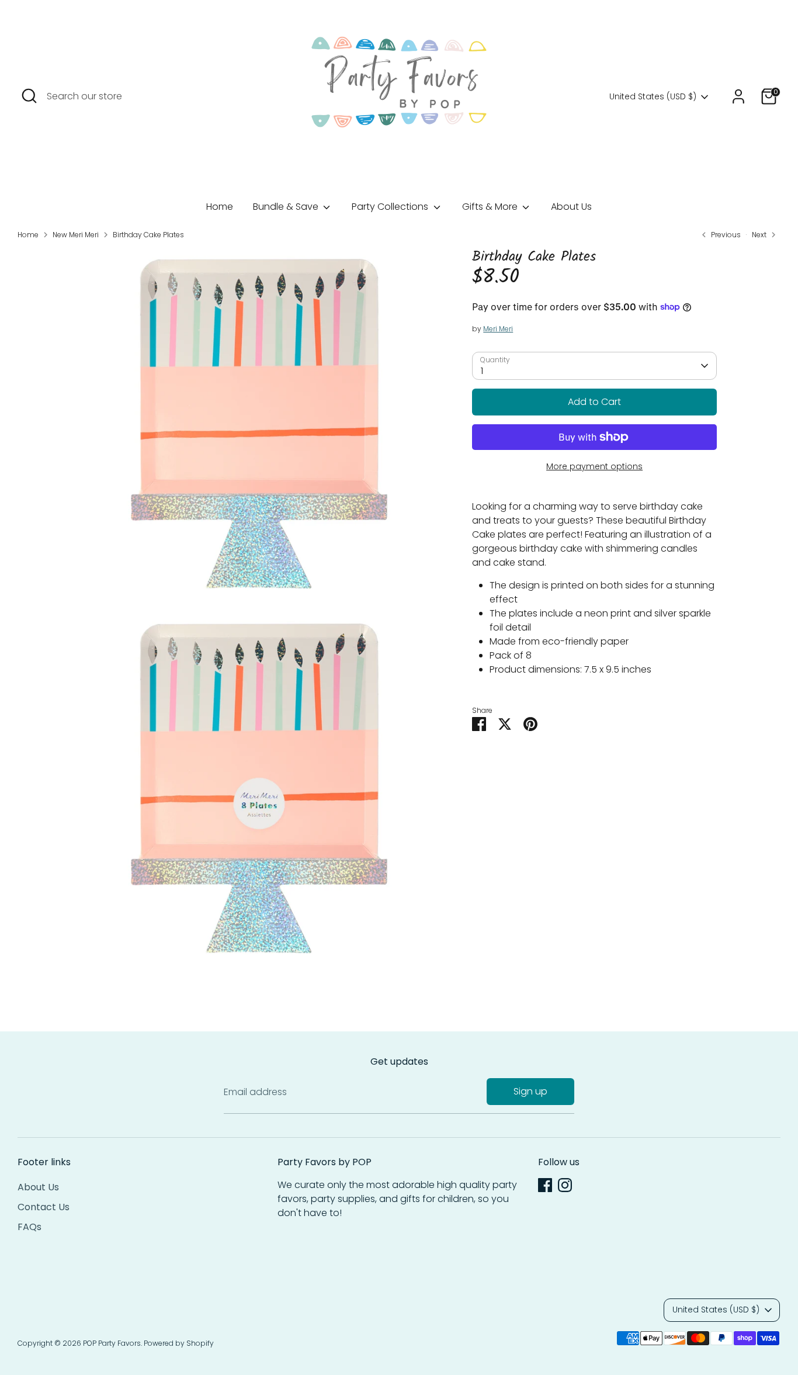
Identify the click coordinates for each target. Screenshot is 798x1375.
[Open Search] (29, 96)
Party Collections (391, 206)
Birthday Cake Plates (148, 235)
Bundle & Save (287, 206)
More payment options (594, 466)
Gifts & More (491, 206)
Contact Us (44, 1207)
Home (219, 206)
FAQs (29, 1227)
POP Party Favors (112, 1343)
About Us (571, 206)
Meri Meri (498, 329)
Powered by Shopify (179, 1343)
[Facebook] (545, 1185)
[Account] (738, 96)
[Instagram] (565, 1185)
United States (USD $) (652, 96)
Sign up (530, 1091)
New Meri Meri (76, 235)
